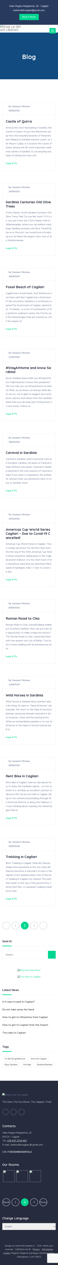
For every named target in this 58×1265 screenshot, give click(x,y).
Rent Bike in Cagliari (22, 776)
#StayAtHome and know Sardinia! (28, 370)
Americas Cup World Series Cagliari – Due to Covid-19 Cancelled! (28, 533)
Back (6, 1202)
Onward (43, 1202)
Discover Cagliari (39, 1058)
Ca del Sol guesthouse (15, 1058)
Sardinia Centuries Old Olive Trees (28, 204)
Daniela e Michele (21, 106)
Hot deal (27, 1064)
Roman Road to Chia (22, 618)
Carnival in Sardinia (21, 452)
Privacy (36, 1249)
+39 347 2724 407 (17, 1140)
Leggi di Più (11, 163)
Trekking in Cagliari (21, 857)
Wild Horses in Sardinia (24, 695)
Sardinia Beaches (44, 1064)
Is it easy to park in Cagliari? (18, 1001)
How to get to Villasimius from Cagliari (25, 1017)
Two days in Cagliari (14, 1032)
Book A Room (29, 16)
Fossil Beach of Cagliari (25, 287)
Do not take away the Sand (18, 1009)
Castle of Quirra (19, 121)
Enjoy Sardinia (11, 1064)
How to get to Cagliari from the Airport (25, 1025)
